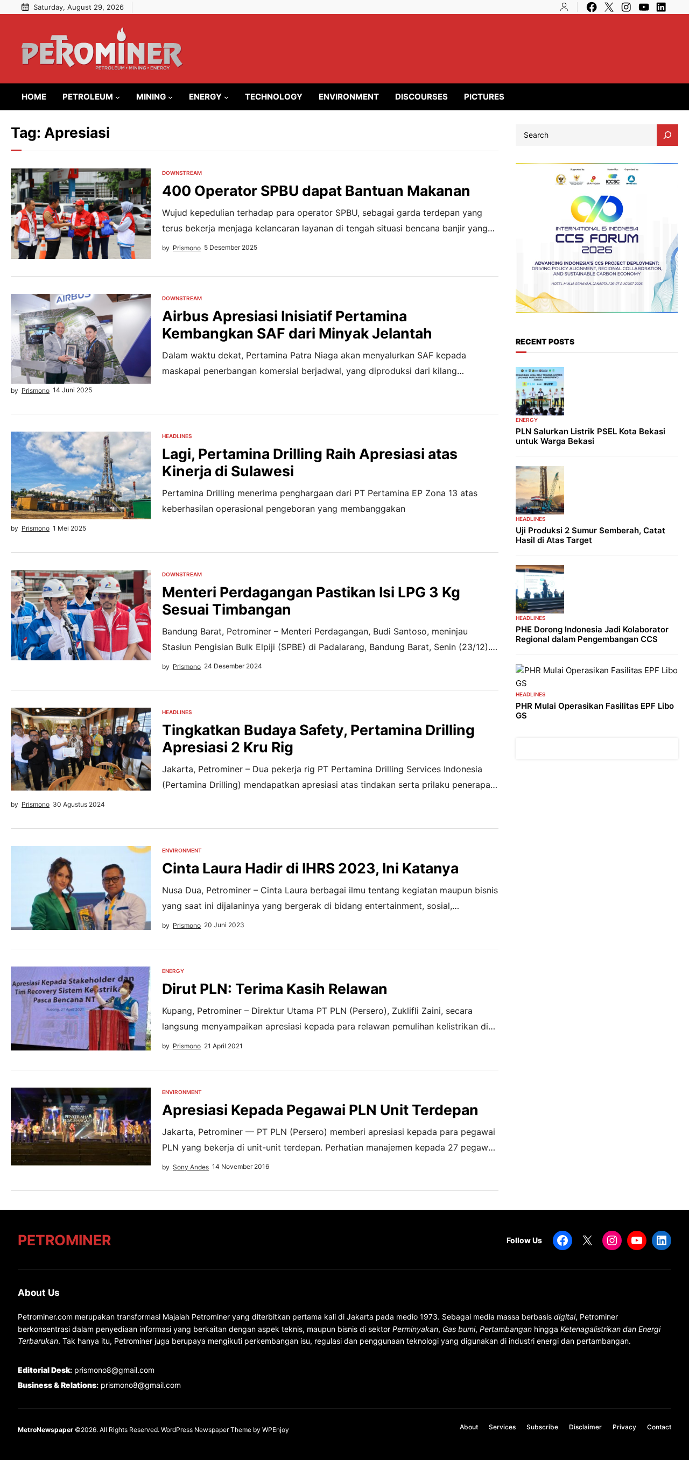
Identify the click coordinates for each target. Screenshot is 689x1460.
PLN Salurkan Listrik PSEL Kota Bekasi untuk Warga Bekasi (590, 436)
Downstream (182, 173)
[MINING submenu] (170, 97)
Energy (173, 971)
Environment (182, 850)
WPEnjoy (275, 1430)
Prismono (187, 248)
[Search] (667, 135)
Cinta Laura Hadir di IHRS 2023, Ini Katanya (310, 868)
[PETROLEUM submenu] (117, 97)
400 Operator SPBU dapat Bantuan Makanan (316, 190)
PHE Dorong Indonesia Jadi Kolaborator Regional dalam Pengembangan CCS (592, 634)
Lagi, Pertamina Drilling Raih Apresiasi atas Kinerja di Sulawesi (310, 462)
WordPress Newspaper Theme (206, 1430)
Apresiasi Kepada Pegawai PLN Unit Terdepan (320, 1110)
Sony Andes (191, 1167)
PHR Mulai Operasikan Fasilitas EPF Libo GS (595, 711)
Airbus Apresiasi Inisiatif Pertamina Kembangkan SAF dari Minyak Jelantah (297, 325)
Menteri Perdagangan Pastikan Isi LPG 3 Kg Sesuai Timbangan (311, 601)
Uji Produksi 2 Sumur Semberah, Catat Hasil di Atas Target (590, 535)
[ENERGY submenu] (226, 97)
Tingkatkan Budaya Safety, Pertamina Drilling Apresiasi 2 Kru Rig (318, 739)
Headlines (177, 436)
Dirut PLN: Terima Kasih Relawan (275, 989)
